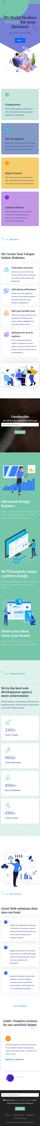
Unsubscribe (18, 1115)
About (7, 1115)
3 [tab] (21, 1078)
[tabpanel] (20, 1051)
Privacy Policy (19, 1100)
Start (19, 40)
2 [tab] (19, 1078)
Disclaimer (28, 1100)
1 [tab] (17, 1078)
